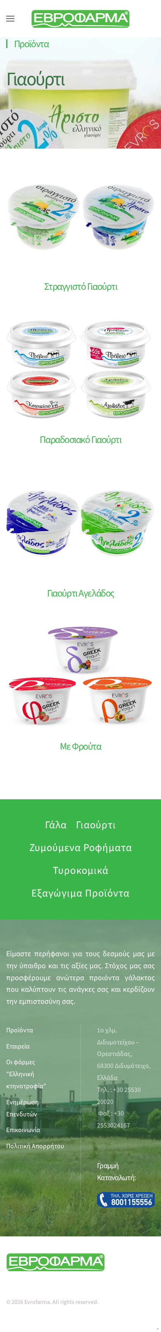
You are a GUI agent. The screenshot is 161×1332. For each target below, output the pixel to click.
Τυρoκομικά (81, 870)
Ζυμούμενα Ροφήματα (80, 847)
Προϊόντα (31, 44)
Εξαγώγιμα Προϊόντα (80, 893)
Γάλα (56, 824)
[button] (10, 18)
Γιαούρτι (35, 79)
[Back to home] (80, 18)
